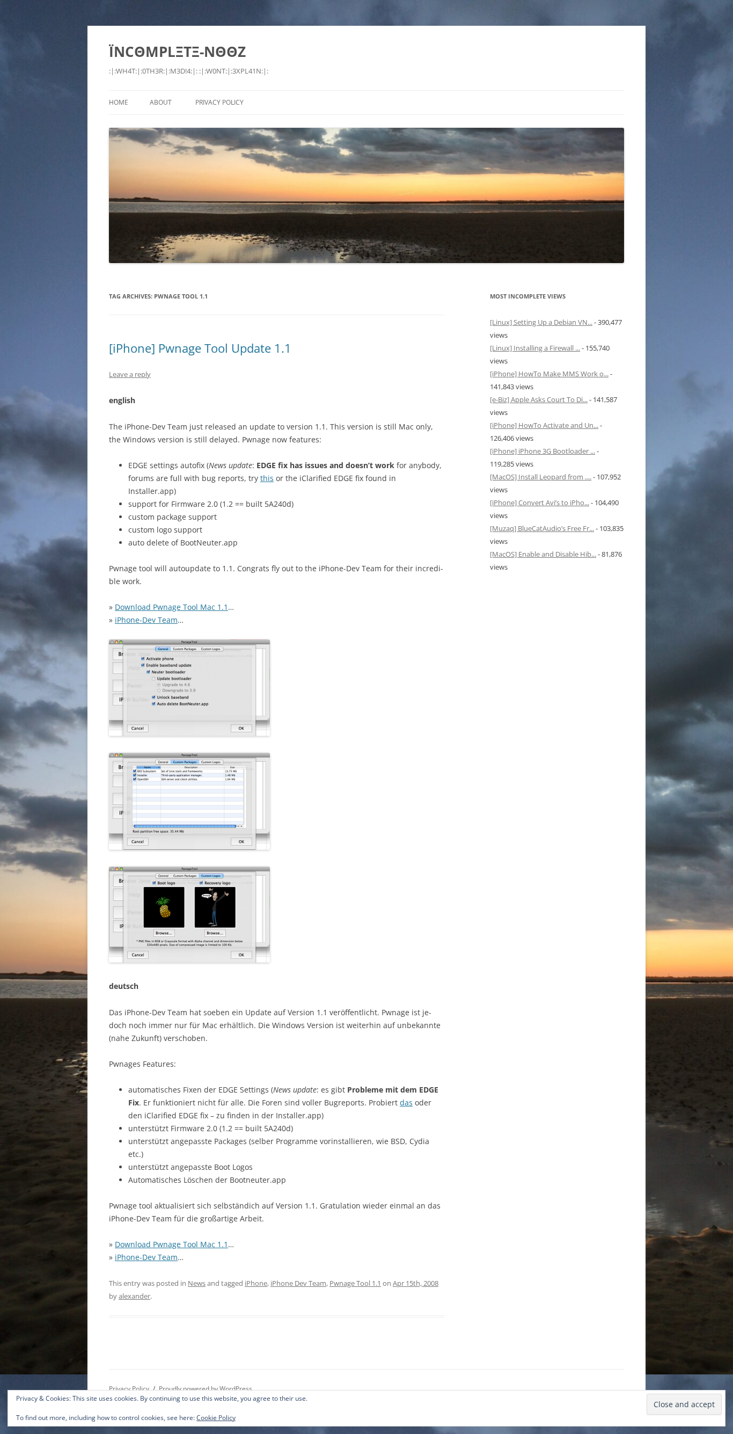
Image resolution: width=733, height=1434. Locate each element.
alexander (134, 1296)
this (267, 478)
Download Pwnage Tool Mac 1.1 (171, 607)
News (197, 1283)
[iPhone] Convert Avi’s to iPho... (539, 502)
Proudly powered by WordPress (205, 1388)
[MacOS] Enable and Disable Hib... (543, 554)
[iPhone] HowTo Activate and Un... (544, 425)
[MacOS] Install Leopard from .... (540, 477)
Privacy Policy (219, 102)
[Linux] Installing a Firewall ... (535, 348)
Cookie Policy (216, 1417)
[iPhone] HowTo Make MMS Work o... (549, 373)
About (161, 102)
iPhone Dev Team (298, 1283)
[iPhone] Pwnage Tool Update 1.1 (200, 348)
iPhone (256, 1283)
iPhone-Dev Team (146, 620)
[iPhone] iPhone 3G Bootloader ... (542, 451)
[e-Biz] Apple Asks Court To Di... (539, 399)
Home (118, 102)
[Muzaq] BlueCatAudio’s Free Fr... (542, 528)
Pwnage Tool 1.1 (355, 1283)
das (406, 1102)
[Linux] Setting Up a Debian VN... (541, 322)
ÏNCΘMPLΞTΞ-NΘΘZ (177, 51)
